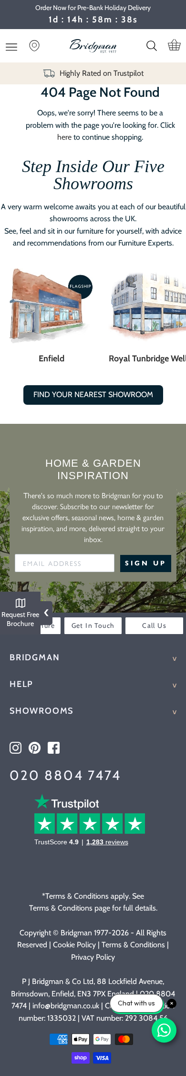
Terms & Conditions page (69, 907)
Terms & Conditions (133, 944)
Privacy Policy (93, 957)
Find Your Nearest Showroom (93, 394)
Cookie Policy (74, 944)
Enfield (51, 358)
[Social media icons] (15, 748)
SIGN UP (145, 563)
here (64, 137)
